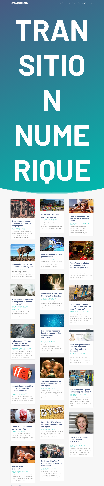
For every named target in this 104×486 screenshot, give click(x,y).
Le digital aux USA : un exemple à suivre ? (50, 216)
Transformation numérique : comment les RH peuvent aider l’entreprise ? (81, 306)
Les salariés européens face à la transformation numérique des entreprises (51, 334)
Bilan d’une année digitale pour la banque (51, 255)
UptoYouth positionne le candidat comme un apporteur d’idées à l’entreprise (80, 347)
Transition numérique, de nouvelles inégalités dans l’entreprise (51, 383)
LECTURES (15, 228)
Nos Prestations (70, 3)
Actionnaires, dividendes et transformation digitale (22, 265)
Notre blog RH (82, 3)
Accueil (61, 3)
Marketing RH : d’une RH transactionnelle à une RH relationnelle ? (51, 463)
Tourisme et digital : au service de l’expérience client (79, 218)
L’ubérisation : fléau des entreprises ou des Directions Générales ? (21, 343)
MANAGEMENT (22, 228)
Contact (91, 3)
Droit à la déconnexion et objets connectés (22, 427)
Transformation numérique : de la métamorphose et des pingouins (22, 223)
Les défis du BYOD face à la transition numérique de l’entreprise (51, 424)
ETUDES (43, 340)
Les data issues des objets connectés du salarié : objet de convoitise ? (22, 388)
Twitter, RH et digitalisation (17, 467)
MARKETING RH (16, 306)
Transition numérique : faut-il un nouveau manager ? (79, 439)
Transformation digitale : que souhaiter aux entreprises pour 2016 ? (80, 265)
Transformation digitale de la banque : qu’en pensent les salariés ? (22, 301)
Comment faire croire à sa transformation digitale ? (51, 294)
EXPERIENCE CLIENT (18, 348)
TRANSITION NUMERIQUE (19, 229)
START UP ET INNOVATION (19, 393)
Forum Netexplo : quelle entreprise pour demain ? (80, 390)
